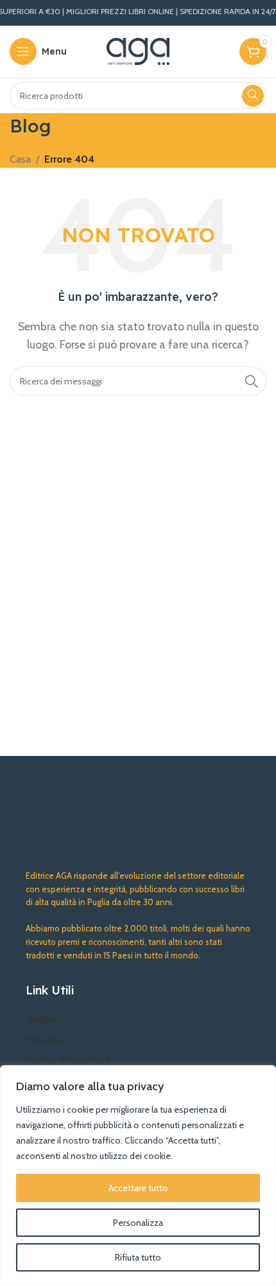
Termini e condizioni (68, 1061)
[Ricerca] (253, 96)
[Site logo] (138, 50)
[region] (138, 1175)
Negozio (44, 1019)
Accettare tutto (138, 1188)
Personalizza (138, 1222)
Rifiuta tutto (138, 1257)
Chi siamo (46, 1041)
